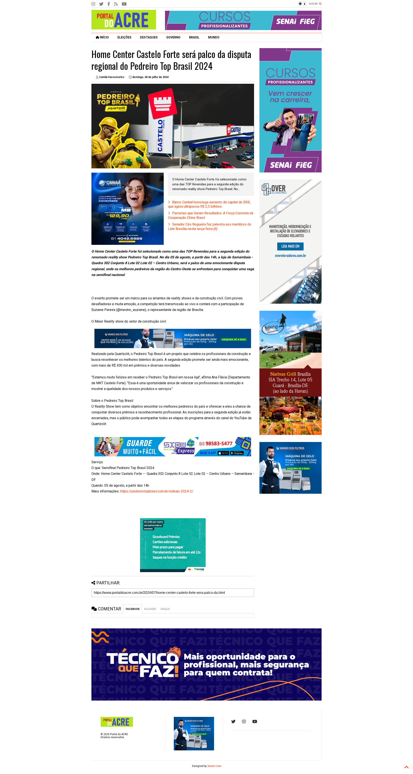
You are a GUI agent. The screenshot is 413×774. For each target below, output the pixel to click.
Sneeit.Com (214, 766)
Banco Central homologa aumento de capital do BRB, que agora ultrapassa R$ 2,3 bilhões (209, 204)
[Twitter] (101, 4)
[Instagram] (93, 4)
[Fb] (116, 4)
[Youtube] (254, 721)
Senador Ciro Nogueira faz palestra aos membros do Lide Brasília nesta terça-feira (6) (209, 226)
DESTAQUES (149, 37)
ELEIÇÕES (124, 37)
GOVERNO (173, 37)
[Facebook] (108, 4)
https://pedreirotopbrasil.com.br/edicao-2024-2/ (156, 491)
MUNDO (213, 37)
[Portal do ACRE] (123, 27)
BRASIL (194, 37)
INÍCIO (104, 37)
